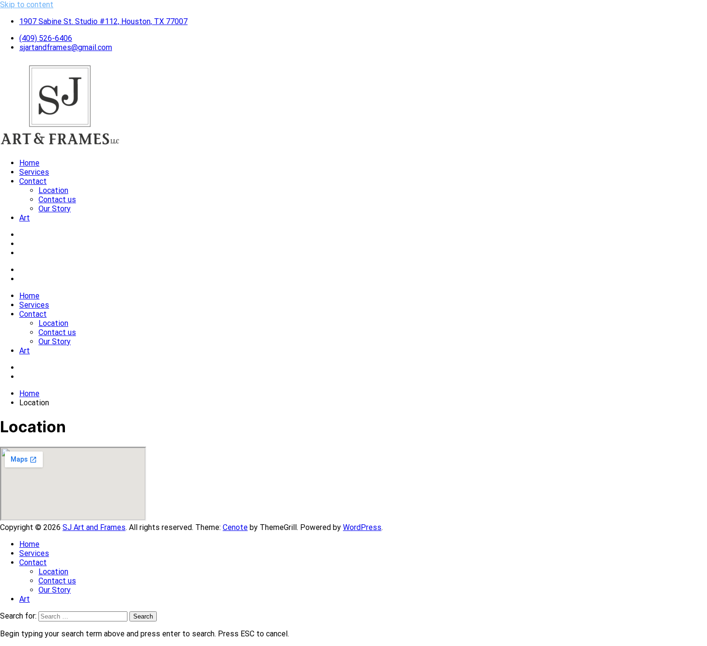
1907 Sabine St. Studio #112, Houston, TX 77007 (103, 21)
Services (34, 172)
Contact (33, 181)
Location (53, 190)
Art (24, 217)
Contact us (57, 199)
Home (29, 163)
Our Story (54, 208)
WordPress (362, 527)
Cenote (235, 527)
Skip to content (26, 4)
